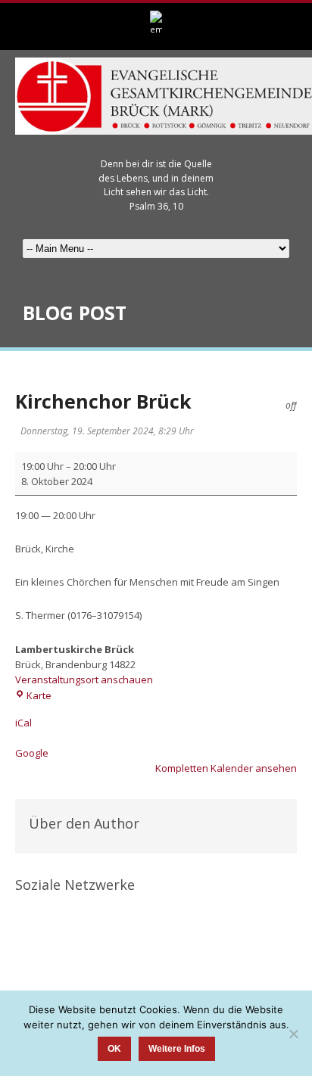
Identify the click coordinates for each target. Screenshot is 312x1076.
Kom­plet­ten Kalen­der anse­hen (226, 768)
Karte (39, 695)
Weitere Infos (176, 1048)
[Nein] (293, 1033)
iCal (23, 722)
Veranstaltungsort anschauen (84, 679)
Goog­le (31, 753)
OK (114, 1048)
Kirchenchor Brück (103, 401)
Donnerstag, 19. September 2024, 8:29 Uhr (107, 430)
